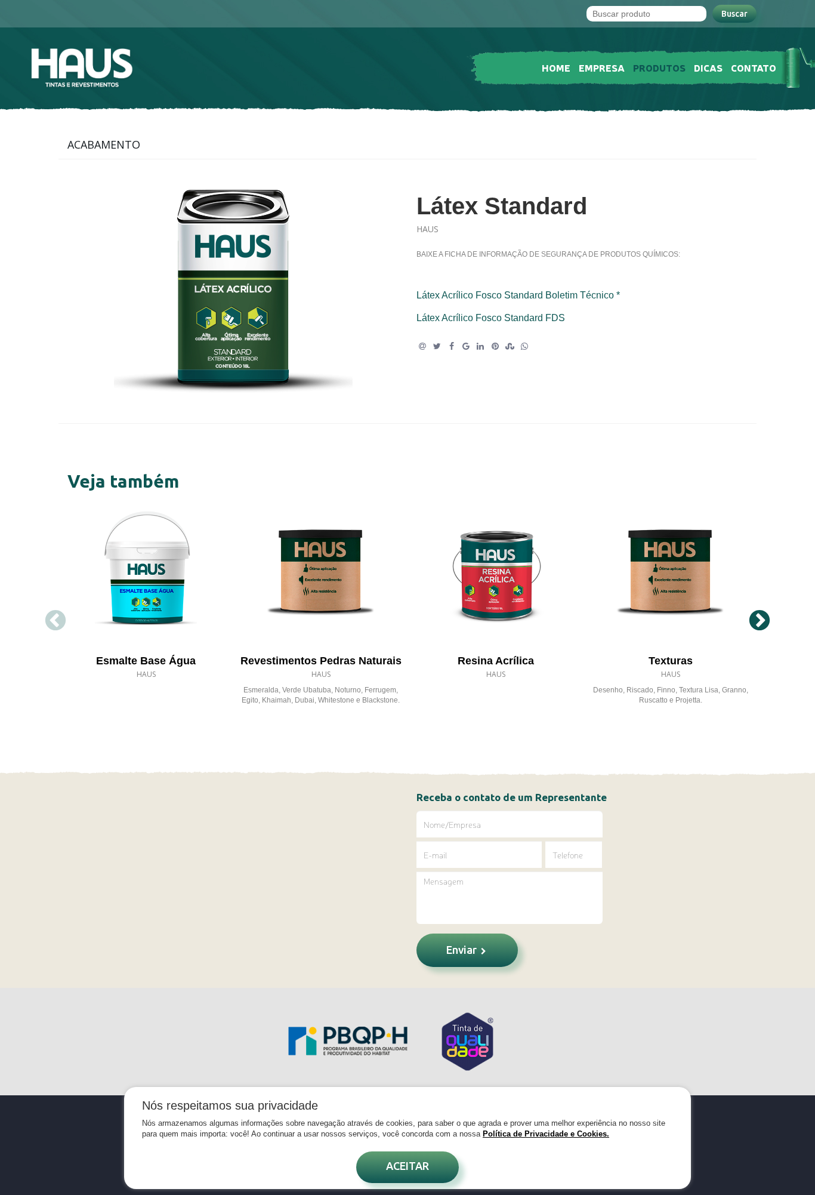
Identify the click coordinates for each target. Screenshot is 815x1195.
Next (759, 621)
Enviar (462, 950)
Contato (753, 67)
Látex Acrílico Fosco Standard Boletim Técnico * (518, 295)
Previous (55, 621)
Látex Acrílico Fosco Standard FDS (490, 318)
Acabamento (103, 144)
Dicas (708, 67)
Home (556, 67)
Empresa (602, 67)
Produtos (659, 67)
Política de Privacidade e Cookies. (546, 1133)
